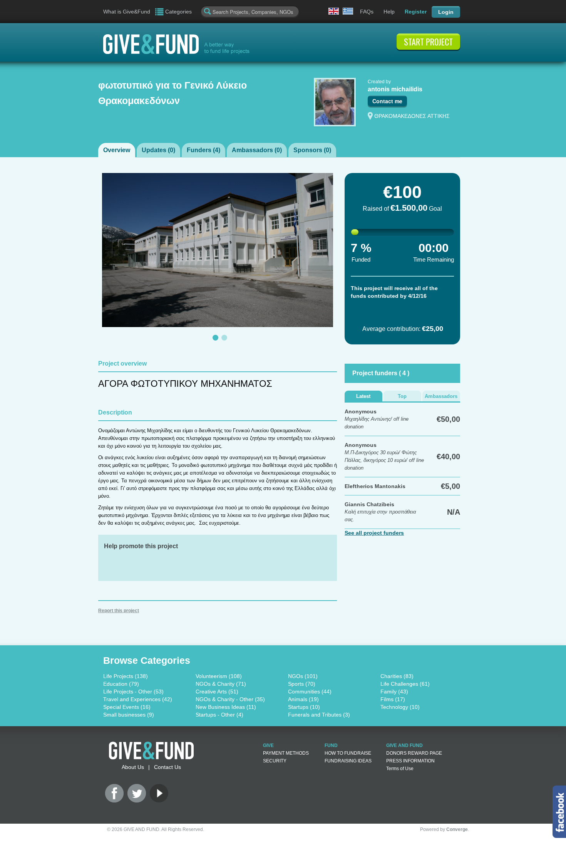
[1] (215, 338)
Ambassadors (441, 396)
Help (389, 11)
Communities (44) (310, 691)
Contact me (387, 101)
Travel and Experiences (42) (137, 699)
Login (446, 12)
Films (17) (392, 699)
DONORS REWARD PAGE (414, 753)
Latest (363, 396)
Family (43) (394, 691)
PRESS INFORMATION (410, 761)
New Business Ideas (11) (226, 707)
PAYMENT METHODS (286, 753)
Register (416, 11)
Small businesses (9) (128, 715)
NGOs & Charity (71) (221, 684)
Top (402, 396)
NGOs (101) (303, 676)
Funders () (203, 150)
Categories (178, 11)
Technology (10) (400, 707)
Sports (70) (301, 684)
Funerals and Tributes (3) (319, 715)
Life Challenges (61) (405, 684)
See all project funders (374, 533)
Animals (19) (303, 699)
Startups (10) (304, 707)
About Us (133, 767)
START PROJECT (428, 41)
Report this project (118, 610)
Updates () (158, 150)
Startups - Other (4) (219, 715)
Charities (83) (397, 676)
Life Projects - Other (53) (133, 691)
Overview (116, 150)
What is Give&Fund (126, 11)
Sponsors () (312, 150)
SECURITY (274, 761)
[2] (224, 338)
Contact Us (167, 767)
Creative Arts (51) (217, 691)
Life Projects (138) (125, 676)
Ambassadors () (257, 150)
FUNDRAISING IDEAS (348, 761)
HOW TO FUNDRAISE (348, 753)
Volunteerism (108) (219, 676)
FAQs (366, 11)
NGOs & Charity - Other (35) (230, 699)
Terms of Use (400, 768)
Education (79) (121, 684)
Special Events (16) (127, 707)
